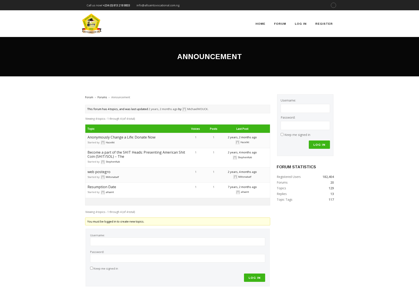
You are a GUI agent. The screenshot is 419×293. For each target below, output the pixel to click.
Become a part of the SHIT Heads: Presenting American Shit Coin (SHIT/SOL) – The (136, 154)
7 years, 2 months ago (242, 187)
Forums (102, 97)
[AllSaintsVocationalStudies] (91, 23)
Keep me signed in (106, 268)
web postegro (99, 171)
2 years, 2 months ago (163, 109)
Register (324, 23)
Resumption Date (102, 186)
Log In (301, 23)
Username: (97, 235)
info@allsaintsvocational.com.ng (158, 5)
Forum (280, 23)
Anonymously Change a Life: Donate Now (121, 137)
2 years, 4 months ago (242, 152)
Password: (97, 252)
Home (260, 23)
